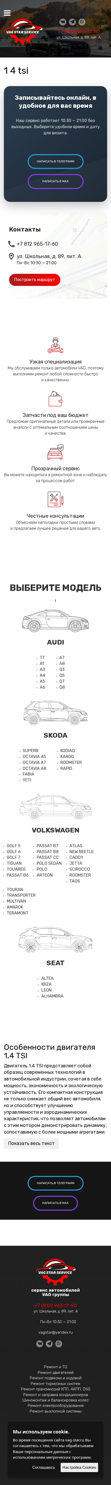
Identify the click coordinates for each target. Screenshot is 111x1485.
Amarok (15, 907)
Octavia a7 (34, 762)
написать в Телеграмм (55, 161)
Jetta (75, 863)
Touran (15, 889)
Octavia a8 (34, 768)
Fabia (28, 774)
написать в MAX (55, 181)
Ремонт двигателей (56, 1372)
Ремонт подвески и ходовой (56, 1378)
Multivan (16, 901)
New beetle (81, 851)
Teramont (17, 913)
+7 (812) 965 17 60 (79, 32)
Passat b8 (48, 851)
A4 (42, 675)
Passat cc (48, 857)
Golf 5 (13, 845)
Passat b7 (47, 845)
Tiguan (14, 863)
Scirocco (79, 869)
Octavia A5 (34, 756)
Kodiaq (67, 750)
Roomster (71, 762)
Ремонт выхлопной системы (56, 1411)
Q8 (62, 687)
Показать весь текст (31, 1143)
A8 (62, 663)
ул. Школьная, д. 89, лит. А (79, 37)
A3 (42, 669)
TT (42, 657)
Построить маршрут (34, 279)
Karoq (67, 756)
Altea (47, 978)
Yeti (27, 780)
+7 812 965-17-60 (37, 244)
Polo (42, 869)
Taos (74, 881)
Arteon (45, 875)
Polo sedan (49, 863)
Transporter (21, 895)
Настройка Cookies (79, 1467)
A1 (42, 663)
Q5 (62, 675)
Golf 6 (14, 851)
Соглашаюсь (43, 1467)
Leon (46, 990)
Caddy (76, 857)
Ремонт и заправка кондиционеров (55, 1394)
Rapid (66, 768)
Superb (30, 750)
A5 (42, 681)
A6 (42, 687)
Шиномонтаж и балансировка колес (55, 1400)
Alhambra (52, 996)
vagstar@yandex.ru (55, 1332)
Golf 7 (13, 857)
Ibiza (46, 984)
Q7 (62, 681)
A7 (62, 657)
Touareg (16, 869)
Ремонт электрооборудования (56, 1405)
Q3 (62, 669)
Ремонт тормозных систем (55, 1383)
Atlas (75, 845)
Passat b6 (18, 875)
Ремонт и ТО (55, 1367)
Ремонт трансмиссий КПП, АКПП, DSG (55, 1389)
